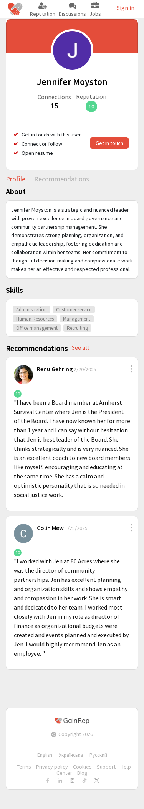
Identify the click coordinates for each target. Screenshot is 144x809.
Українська (71, 755)
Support (106, 766)
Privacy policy (52, 766)
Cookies (82, 766)
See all (80, 347)
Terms (24, 766)
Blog (82, 772)
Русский (98, 755)
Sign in (125, 8)
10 (91, 106)
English (44, 755)
